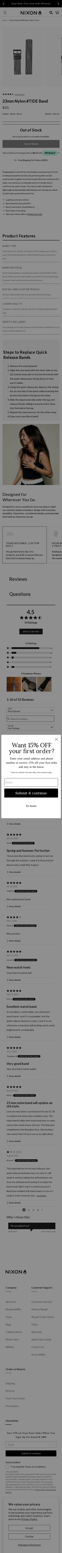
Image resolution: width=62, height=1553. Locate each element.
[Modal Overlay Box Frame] (31, 776)
